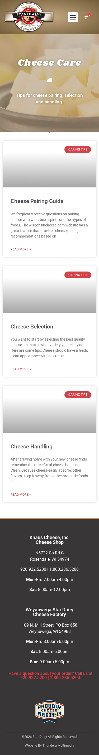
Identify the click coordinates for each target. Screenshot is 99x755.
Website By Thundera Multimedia (49, 745)
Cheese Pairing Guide (37, 201)
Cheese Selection (32, 326)
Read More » (21, 249)
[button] (73, 17)
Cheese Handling (32, 446)
